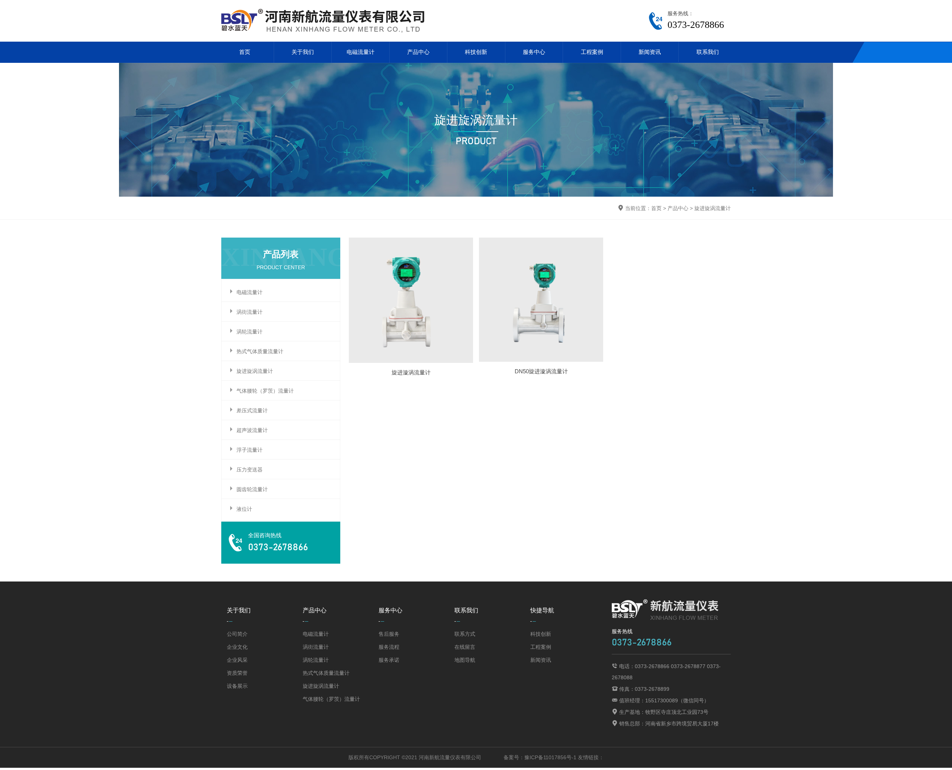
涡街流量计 (249, 312)
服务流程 (389, 647)
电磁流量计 (360, 52)
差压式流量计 (251, 410)
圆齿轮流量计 (251, 489)
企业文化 (237, 647)
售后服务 (389, 634)
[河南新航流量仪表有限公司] (325, 21)
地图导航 (464, 660)
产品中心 (418, 52)
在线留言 (464, 647)
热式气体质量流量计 (259, 351)
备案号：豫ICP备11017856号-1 (540, 757)
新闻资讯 (650, 52)
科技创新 (476, 52)
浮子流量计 (249, 450)
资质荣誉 (237, 673)
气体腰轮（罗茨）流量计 (264, 391)
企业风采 (237, 660)
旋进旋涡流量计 (712, 208)
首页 (244, 52)
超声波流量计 (251, 430)
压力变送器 (249, 470)
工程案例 (592, 52)
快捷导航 (542, 610)
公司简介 (237, 634)
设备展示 (237, 686)
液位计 (243, 509)
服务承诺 (389, 660)
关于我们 (303, 52)
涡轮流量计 (249, 332)
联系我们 (708, 52)
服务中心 (534, 52)
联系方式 (464, 634)
